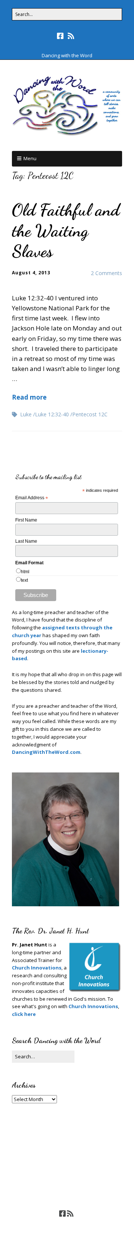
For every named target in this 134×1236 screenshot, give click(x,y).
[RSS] (71, 36)
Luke (26, 414)
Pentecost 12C (90, 414)
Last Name (26, 541)
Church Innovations (36, 967)
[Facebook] (61, 36)
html (25, 571)
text (24, 580)
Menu (29, 158)
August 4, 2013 (31, 273)
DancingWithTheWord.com (46, 752)
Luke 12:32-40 (52, 414)
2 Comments (106, 273)
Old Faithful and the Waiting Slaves (66, 230)
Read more (29, 397)
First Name (26, 520)
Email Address (31, 498)
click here (24, 1014)
